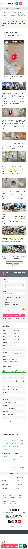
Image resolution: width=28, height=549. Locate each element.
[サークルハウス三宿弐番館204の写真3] (8, 112)
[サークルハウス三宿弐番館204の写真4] (20, 112)
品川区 (13, 459)
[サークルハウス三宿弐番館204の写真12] (22, 183)
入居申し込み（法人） (6, 495)
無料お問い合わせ (20, 3)
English (3, 503)
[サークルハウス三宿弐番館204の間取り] (14, 264)
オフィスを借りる (5, 493)
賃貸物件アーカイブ (6, 501)
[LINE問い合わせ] (20, 546)
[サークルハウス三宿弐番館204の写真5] (8, 135)
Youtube (19, 521)
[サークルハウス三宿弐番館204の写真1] (8, 85)
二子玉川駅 (6, 443)
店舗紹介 (4, 480)
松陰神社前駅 (5, 446)
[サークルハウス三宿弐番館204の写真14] (20, 207)
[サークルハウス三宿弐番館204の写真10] (6, 183)
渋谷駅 (5, 437)
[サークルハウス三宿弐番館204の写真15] (8, 230)
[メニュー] (25, 2)
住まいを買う (5, 484)
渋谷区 (13, 456)
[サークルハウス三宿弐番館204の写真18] (20, 248)
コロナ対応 (9, 503)
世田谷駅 (14, 446)
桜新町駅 (13, 440)
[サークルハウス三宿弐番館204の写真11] (14, 183)
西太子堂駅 (14, 443)
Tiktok (16, 521)
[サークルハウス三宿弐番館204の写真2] (20, 85)
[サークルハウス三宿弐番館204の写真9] (22, 156)
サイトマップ (23, 526)
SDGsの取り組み (16, 503)
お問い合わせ (5, 477)
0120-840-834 (16, 3)
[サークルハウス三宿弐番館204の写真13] (8, 207)
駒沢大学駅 (6, 440)
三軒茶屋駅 (22, 437)
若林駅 (21, 443)
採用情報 (19, 497)
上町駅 (5, 449)
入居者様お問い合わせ (17, 495)
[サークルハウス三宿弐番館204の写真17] (8, 248)
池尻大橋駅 (14, 437)
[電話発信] (25, 546)
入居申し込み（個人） (15, 493)
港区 (5, 459)
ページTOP (13, 473)
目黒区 (21, 456)
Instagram (12, 521)
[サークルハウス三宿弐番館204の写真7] (6, 156)
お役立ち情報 (5, 488)
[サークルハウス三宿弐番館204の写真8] (14, 156)
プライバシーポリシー (14, 526)
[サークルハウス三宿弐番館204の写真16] (20, 230)
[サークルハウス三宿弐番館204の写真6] (20, 135)
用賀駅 (21, 440)
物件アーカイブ (5, 526)
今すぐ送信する (15, 315)
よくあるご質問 (12, 497)
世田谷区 (5, 456)
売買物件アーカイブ (16, 501)
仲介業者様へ (5, 497)
